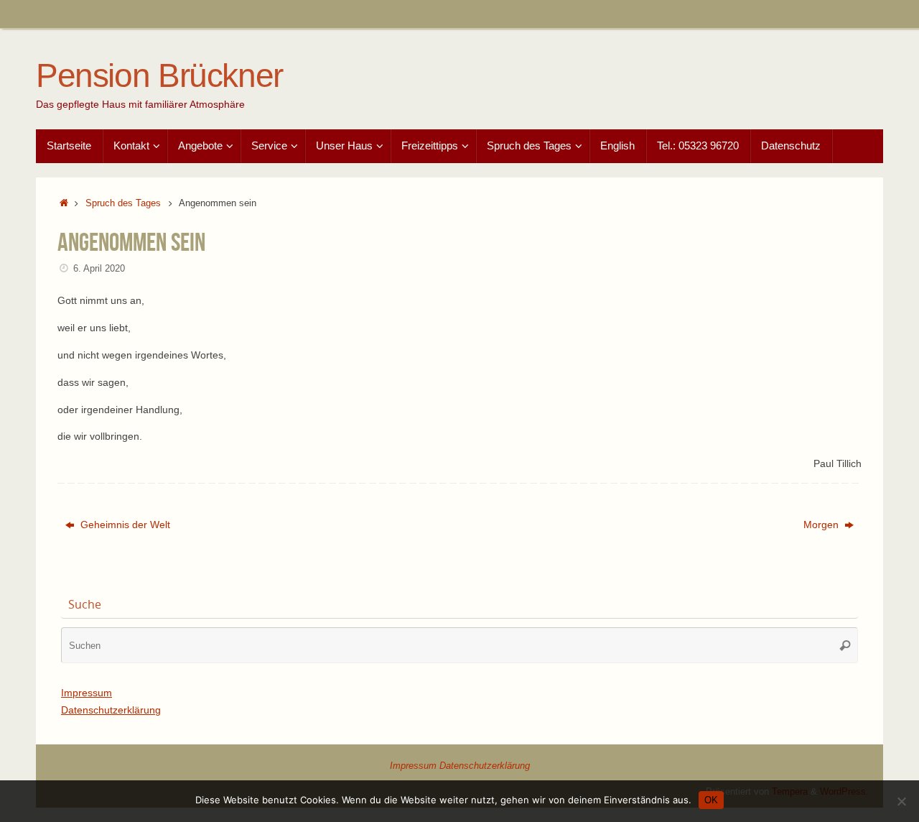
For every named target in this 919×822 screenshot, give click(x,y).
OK (711, 800)
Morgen (822, 524)
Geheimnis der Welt (124, 524)
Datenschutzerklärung (111, 710)
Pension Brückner (159, 75)
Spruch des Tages (123, 203)
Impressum (86, 692)
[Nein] (901, 801)
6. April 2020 (99, 269)
